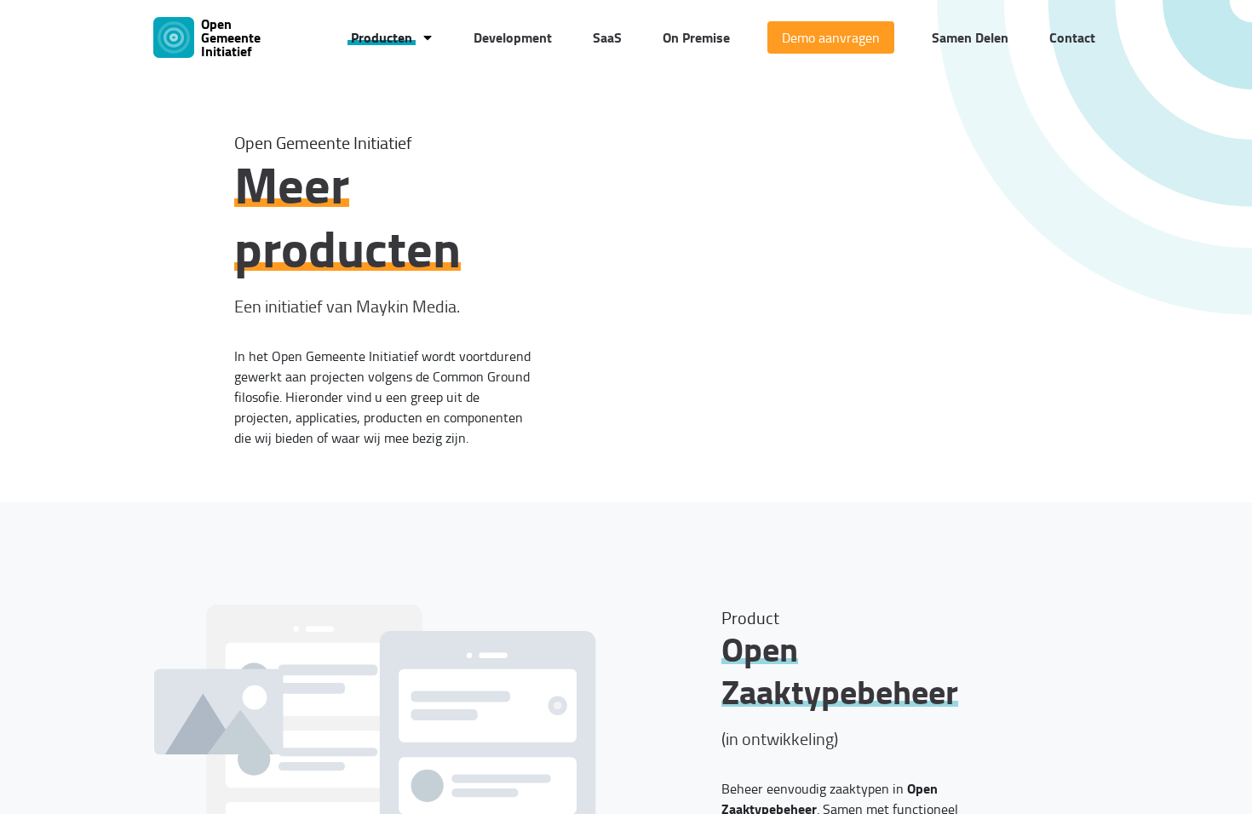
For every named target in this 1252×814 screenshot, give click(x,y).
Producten (381, 37)
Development (513, 37)
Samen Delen (970, 37)
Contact (1072, 37)
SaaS (607, 37)
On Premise (696, 37)
